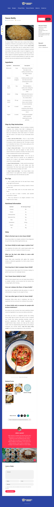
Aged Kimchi (41, 29)
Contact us (43, 8)
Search (39, 17)
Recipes (14, 8)
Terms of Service (30, 8)
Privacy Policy (21, 8)
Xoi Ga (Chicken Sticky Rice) (44, 33)
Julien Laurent (19, 433)
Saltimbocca (45, 47)
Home (9, 8)
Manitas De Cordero (43, 27)
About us (37, 8)
